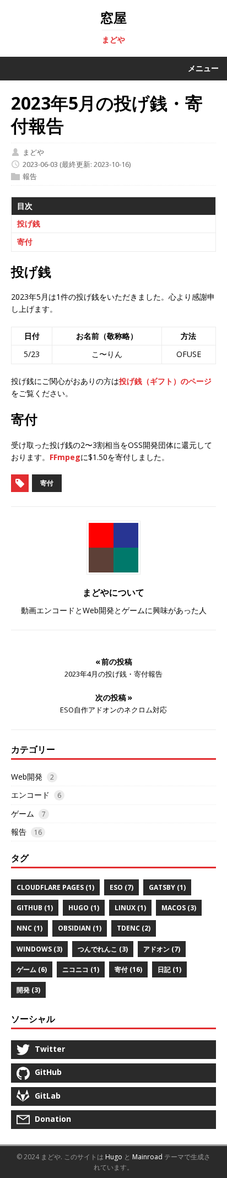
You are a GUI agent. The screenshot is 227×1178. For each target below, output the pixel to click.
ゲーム (22, 813)
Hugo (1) (83, 907)
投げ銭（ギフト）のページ (165, 381)
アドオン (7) (161, 949)
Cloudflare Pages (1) (55, 887)
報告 (30, 176)
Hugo (113, 1156)
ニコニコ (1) (80, 969)
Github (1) (35, 907)
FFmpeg (65, 457)
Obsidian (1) (79, 928)
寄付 (25, 241)
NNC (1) (29, 928)
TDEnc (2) (133, 928)
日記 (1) (169, 969)
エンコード (30, 795)
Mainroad (147, 1156)
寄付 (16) (128, 969)
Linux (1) (130, 907)
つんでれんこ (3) (103, 949)
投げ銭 (28, 223)
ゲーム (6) (32, 969)
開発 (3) (28, 990)
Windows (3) (39, 949)
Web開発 (26, 776)
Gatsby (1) (167, 887)
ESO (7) (121, 887)
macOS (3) (178, 907)
